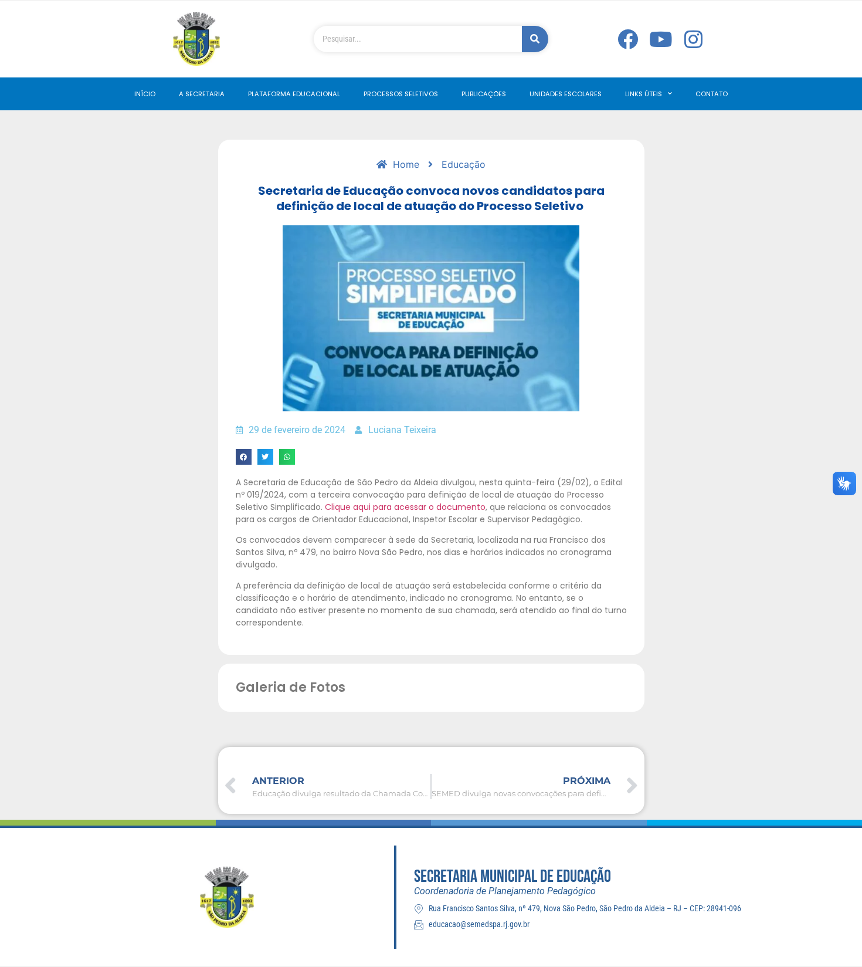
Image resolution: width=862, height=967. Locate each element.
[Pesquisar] (535, 39)
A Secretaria (202, 94)
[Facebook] (628, 39)
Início (144, 94)
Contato (711, 94)
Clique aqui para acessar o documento (405, 507)
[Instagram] (693, 39)
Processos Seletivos (401, 94)
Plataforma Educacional (294, 94)
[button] (244, 457)
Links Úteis (643, 94)
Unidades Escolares (566, 94)
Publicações (483, 94)
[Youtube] (660, 39)
